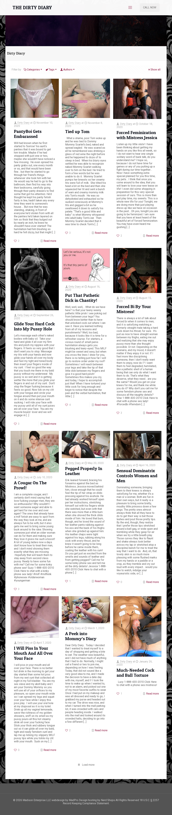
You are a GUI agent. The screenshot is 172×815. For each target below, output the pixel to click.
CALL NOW (149, 7)
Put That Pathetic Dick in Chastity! (82, 298)
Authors (67, 69)
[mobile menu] (130, 7)
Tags (51, 69)
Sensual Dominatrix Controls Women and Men (137, 475)
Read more (50, 240)
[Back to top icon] (155, 808)
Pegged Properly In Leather (83, 471)
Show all (155, 69)
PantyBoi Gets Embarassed (27, 134)
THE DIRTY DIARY (32, 7)
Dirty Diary (23, 122)
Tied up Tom (77, 131)
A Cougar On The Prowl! (30, 485)
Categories (33, 69)
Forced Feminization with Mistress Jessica (137, 135)
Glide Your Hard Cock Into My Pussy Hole (34, 326)
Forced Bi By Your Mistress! (134, 309)
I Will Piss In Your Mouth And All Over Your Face (33, 653)
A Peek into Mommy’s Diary (80, 636)
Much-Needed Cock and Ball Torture (135, 673)
